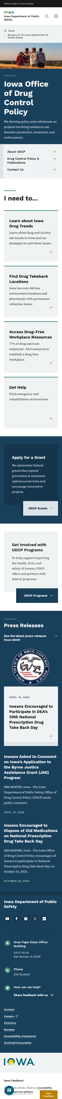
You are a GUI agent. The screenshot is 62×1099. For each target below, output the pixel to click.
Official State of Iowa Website (19, 3)
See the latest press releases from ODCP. (25, 638)
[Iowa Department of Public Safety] (12, 12)
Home (11, 30)
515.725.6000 (22, 974)
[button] (49, 1094)
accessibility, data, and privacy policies (28, 1089)
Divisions (10, 1022)
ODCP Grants (37, 508)
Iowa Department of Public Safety (21, 18)
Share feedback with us (31, 995)
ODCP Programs (35, 595)
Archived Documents (17, 1042)
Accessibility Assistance (20, 1036)
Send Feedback (14, 1080)
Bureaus (9, 1029)
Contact (9, 1009)
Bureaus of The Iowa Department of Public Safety (28, 36)
